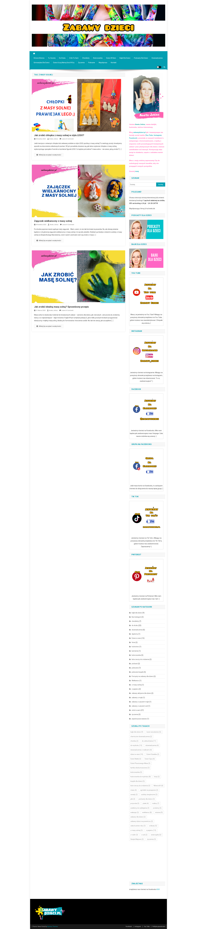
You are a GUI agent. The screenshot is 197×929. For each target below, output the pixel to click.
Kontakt (113, 62)
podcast (134, 663)
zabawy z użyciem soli (140, 706)
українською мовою (139, 719)
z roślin (134, 835)
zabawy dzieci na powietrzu (141, 821)
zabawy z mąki (137, 697)
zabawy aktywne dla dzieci (141, 693)
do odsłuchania (149, 741)
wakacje (134, 812)
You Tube (149, 135)
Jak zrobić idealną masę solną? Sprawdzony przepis (61, 306)
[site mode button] (159, 67)
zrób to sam (74, 58)
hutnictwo (135, 647)
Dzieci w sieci (111, 58)
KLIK (158, 889)
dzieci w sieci (136, 754)
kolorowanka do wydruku (140, 777)
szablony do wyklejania (139, 808)
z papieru (135, 689)
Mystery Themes (52, 926)
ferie (133, 642)
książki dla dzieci (137, 781)
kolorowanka (97, 58)
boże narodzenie (154, 732)
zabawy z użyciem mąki (140, 702)
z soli (144, 835)
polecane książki (137, 672)
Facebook (133, 138)
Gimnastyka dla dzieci (41, 62)
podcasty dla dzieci (147, 799)
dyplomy (135, 634)
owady (134, 794)
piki (132, 799)
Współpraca (103, 62)
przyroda (134, 803)
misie (133, 790)
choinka (134, 741)
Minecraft (158, 786)
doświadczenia (157, 58)
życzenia (81, 62)
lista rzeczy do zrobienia (140, 659)
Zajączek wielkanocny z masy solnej (53, 221)
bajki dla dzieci (125, 58)
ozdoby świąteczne (149, 794)
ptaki (146, 803)
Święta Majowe (137, 839)
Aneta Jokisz (53, 139)
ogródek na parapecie (149, 790)
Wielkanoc (135, 680)
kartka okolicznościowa (140, 768)
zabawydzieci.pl (139, 132)
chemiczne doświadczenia (141, 736)
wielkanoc (147, 812)
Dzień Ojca (150, 759)
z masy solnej (136, 685)
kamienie (135, 651)
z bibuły (153, 826)
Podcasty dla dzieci (141, 58)
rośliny (155, 803)
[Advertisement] (148, 861)
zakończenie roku (138, 826)
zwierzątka (156, 835)
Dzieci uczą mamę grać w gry (63, 62)
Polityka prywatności (158, 926)
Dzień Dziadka (152, 754)
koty (157, 777)
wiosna (159, 812)
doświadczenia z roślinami (141, 750)
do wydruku (136, 745)
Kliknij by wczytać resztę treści (50, 155)
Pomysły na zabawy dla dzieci (142, 676)
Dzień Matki (135, 759)
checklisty (85, 58)
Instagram (157, 135)
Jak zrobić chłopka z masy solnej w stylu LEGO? (59, 135)
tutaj (137, 171)
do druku (62, 58)
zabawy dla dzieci (138, 817)
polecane (91, 62)
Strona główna (39, 58)
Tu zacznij (51, 58)
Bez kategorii (136, 617)
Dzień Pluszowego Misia (140, 763)
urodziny (157, 808)
